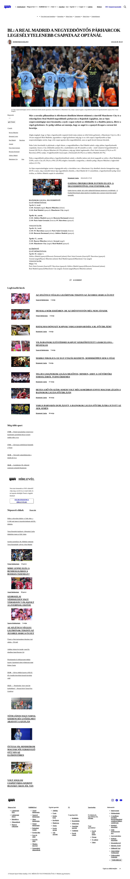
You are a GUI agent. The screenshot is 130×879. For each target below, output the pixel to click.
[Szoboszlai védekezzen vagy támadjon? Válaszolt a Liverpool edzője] (21, 588)
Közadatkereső (116, 843)
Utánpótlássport (95, 16)
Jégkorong (75, 823)
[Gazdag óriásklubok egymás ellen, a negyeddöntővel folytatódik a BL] (47, 195)
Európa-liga (36, 832)
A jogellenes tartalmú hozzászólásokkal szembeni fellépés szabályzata (116, 819)
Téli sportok (55, 833)
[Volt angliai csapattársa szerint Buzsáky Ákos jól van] (21, 773)
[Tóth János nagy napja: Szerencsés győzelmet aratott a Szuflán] (21, 709)
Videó (94, 842)
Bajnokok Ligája (13, 136)
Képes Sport (69, 16)
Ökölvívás (56, 823)
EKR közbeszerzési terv (115, 831)
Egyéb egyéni (55, 829)
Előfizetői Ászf (115, 848)
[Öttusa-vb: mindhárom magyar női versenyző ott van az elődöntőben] (21, 739)
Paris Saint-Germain (14, 148)
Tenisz (55, 826)
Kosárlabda (75, 821)
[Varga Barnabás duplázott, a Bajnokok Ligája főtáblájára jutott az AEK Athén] (20, 414)
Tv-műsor (95, 840)
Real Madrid (12, 140)
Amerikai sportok (75, 827)
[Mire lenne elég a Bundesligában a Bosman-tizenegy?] (21, 560)
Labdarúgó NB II (15, 816)
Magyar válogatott (15, 825)
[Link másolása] (9, 118)
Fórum (94, 837)
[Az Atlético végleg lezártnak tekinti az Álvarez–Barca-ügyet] (20, 303)
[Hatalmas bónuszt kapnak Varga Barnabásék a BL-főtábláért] (20, 335)
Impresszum (115, 810)
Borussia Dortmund (14, 151)
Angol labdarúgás (13, 592)
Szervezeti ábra (116, 836)
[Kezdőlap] (7, 6)
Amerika (61, 7)
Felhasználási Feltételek (115, 856)
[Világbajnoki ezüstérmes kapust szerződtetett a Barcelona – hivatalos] (20, 350)
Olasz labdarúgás (36, 820)
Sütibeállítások (116, 860)
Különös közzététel (114, 839)
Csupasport (78, 16)
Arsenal (11, 144)
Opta (23, 159)
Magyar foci (12, 807)
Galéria (90, 7)
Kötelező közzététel (114, 826)
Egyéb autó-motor (94, 832)
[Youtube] (121, 800)
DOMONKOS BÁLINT (20, 42)
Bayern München (13, 132)
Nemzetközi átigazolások (36, 849)
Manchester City (13, 159)
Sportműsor (60, 16)
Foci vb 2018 (34, 836)
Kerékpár (56, 820)
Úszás (54, 813)
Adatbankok (21, 7)
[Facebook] (117, 800)
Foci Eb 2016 (34, 840)
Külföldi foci (32, 807)
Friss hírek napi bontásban (48, 16)
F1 (67, 7)
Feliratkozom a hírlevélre (22, 501)
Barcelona (22, 140)
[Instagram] (112, 800)
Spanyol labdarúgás (42, 300)
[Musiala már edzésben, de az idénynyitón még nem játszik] (20, 319)
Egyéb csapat (74, 834)
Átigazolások (16, 822)
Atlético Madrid (13, 155)
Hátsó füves (86, 16)
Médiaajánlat (115, 813)
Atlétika (55, 810)
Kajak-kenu (55, 817)
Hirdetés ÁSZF (116, 846)
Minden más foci (35, 845)
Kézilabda (75, 818)
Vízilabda (75, 830)
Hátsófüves (15, 819)
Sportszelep (91, 807)
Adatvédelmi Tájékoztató (115, 852)
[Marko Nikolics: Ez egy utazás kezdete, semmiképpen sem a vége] (20, 366)
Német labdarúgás (42, 316)
